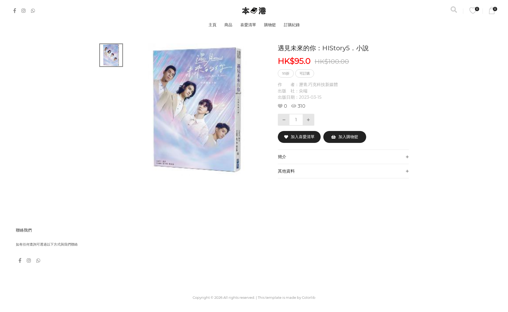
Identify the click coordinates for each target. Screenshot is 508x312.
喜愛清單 (248, 24)
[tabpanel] (197, 109)
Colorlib (308, 297)
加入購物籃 (348, 136)
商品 (228, 24)
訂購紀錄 (292, 24)
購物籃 (270, 24)
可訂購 (305, 73)
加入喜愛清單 (303, 136)
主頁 (212, 24)
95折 (285, 73)
